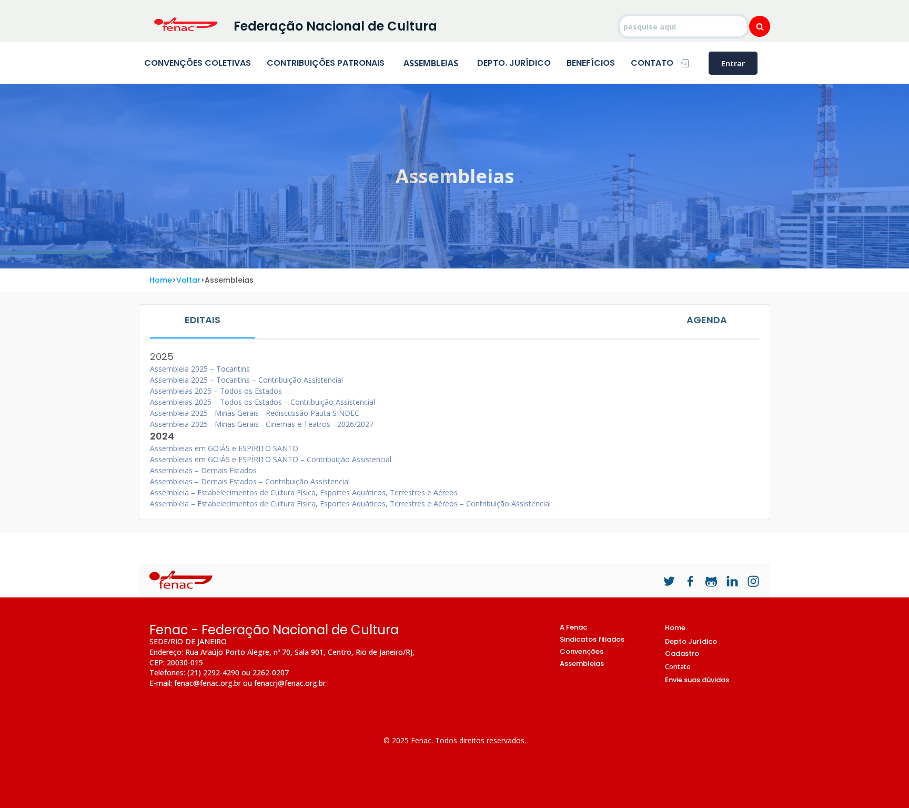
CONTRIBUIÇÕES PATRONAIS (326, 63)
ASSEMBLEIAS (430, 63)
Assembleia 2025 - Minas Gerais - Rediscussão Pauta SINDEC (254, 413)
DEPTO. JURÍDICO (514, 63)
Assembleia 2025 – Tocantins (200, 369)
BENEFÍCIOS (591, 63)
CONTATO (652, 63)
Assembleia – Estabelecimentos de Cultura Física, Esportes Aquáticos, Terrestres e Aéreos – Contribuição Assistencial (350, 503)
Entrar (733, 63)
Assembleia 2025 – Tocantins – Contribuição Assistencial (246, 380)
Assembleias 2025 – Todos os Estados (216, 391)
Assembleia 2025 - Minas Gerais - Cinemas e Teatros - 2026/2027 (261, 424)
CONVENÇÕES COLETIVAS (197, 63)
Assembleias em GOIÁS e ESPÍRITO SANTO (224, 448)
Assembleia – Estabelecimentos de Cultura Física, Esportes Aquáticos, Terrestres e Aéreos (304, 492)
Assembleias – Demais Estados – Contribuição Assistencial (250, 481)
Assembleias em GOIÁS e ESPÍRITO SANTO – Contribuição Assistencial (270, 459)
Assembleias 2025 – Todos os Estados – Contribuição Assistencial (262, 402)
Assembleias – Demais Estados (203, 470)
